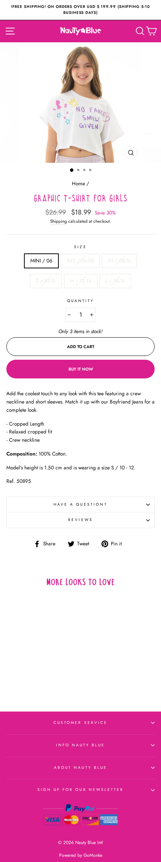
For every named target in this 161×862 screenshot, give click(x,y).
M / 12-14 (80, 280)
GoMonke (92, 855)
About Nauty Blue (80, 767)
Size (80, 247)
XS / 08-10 (119, 260)
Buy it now (81, 369)
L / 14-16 (115, 280)
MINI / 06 (41, 260)
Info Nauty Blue (80, 745)
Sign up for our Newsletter (80, 789)
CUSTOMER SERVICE (80, 722)
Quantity (80, 301)
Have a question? (80, 504)
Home (78, 183)
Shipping (58, 221)
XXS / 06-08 (80, 260)
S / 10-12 (46, 280)
